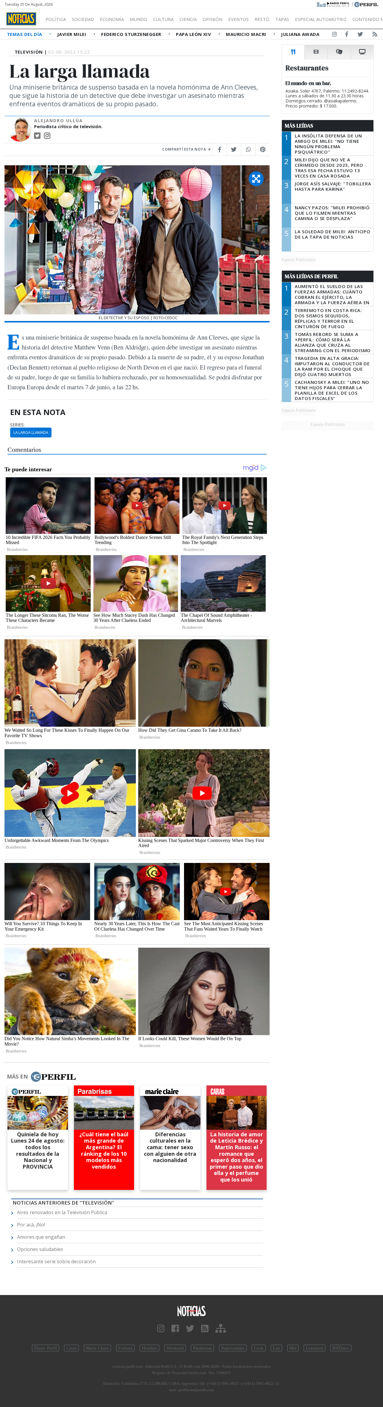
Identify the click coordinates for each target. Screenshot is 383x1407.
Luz (276, 1348)
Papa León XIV (194, 34)
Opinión (212, 19)
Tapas (282, 19)
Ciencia (188, 19)
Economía (112, 19)
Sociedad (83, 19)
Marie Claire (97, 1348)
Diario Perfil (45, 1348)
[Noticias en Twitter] (360, 35)
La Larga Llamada (30, 432)
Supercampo (232, 1348)
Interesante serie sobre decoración (56, 1261)
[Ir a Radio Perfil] (333, 3)
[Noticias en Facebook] (346, 35)
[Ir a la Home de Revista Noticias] (21, 19)
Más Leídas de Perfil (311, 276)
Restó (262, 19)
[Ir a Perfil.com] (366, 3)
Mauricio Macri (247, 34)
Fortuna (125, 1348)
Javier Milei (72, 34)
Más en (17, 1076)
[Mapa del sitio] (220, 1328)
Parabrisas (202, 1348)
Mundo (138, 19)
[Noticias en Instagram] (334, 35)
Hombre (149, 1348)
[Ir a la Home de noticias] (191, 1310)
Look (259, 1348)
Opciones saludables (40, 1249)
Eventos (238, 19)
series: (17, 425)
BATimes (340, 1348)
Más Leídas (299, 125)
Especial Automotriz (320, 19)
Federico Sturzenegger (131, 34)
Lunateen (314, 1348)
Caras (71, 1348)
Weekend (175, 1348)
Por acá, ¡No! (31, 1224)
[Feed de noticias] (375, 35)
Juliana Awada (300, 34)
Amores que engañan (41, 1237)
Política (55, 19)
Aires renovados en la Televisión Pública (62, 1212)
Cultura (163, 19)
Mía (293, 1348)
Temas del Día (25, 34)
